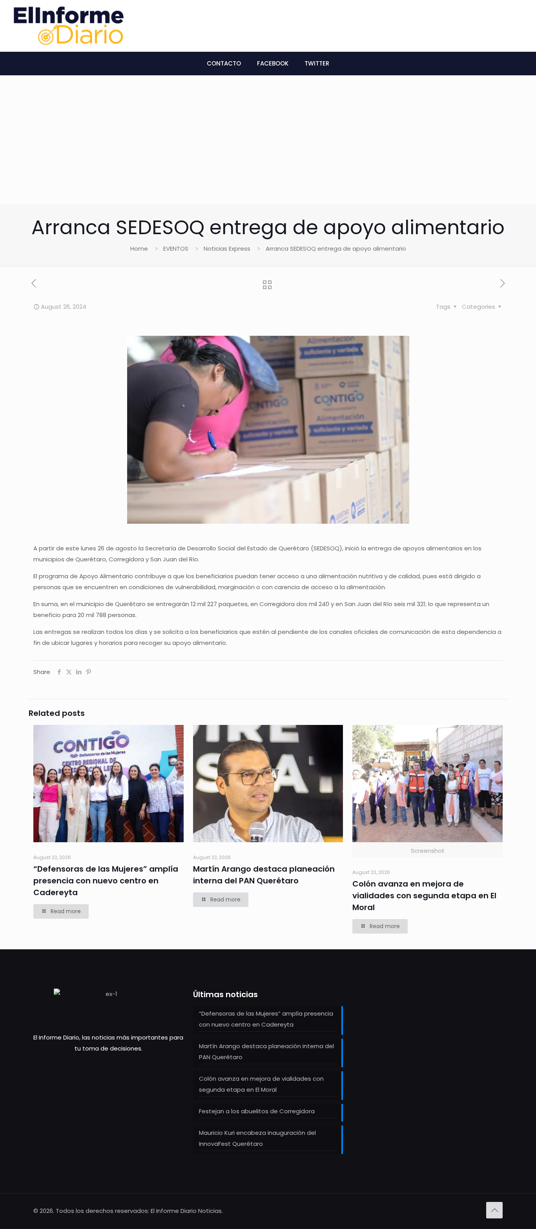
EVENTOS (175, 248)
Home (139, 248)
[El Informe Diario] (69, 25)
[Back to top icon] (494, 1210)
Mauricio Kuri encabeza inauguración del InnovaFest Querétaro (257, 1138)
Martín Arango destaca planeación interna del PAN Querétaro (266, 1051)
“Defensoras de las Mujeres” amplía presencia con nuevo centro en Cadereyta (105, 880)
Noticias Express (227, 248)
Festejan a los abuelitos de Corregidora (257, 1111)
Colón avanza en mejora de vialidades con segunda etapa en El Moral (424, 895)
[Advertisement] (268, 145)
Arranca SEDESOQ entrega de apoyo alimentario (336, 248)
